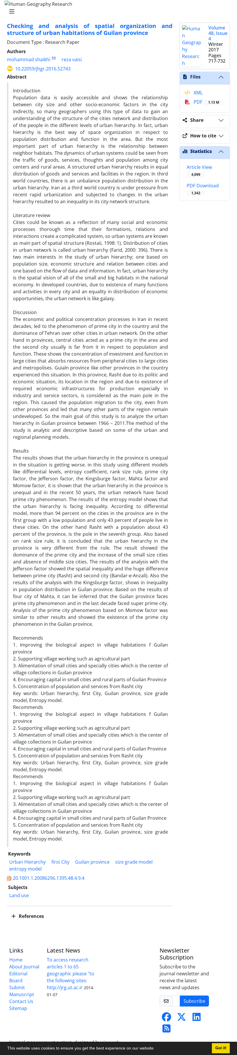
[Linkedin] (196, 1018)
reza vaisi (72, 59)
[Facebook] (166, 1018)
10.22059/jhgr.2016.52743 (43, 69)
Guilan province (92, 862)
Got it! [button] (220, 1048)
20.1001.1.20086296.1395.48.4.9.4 (48, 878)
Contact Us (21, 1001)
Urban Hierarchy (27, 862)
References (31, 916)
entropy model (25, 869)
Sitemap (18, 1008)
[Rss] (166, 1030)
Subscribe (194, 1001)
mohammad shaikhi (28, 59)
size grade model (134, 862)
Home (16, 960)
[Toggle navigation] (117, 12)
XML (197, 92)
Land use (19, 895)
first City (60, 862)
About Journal (24, 966)
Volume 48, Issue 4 (217, 33)
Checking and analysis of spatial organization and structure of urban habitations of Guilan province (90, 29)
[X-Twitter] (181, 1018)
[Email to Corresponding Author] (53, 58)
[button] (157, 1049)
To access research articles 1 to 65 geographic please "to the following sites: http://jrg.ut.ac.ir (70, 974)
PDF (205, 102)
